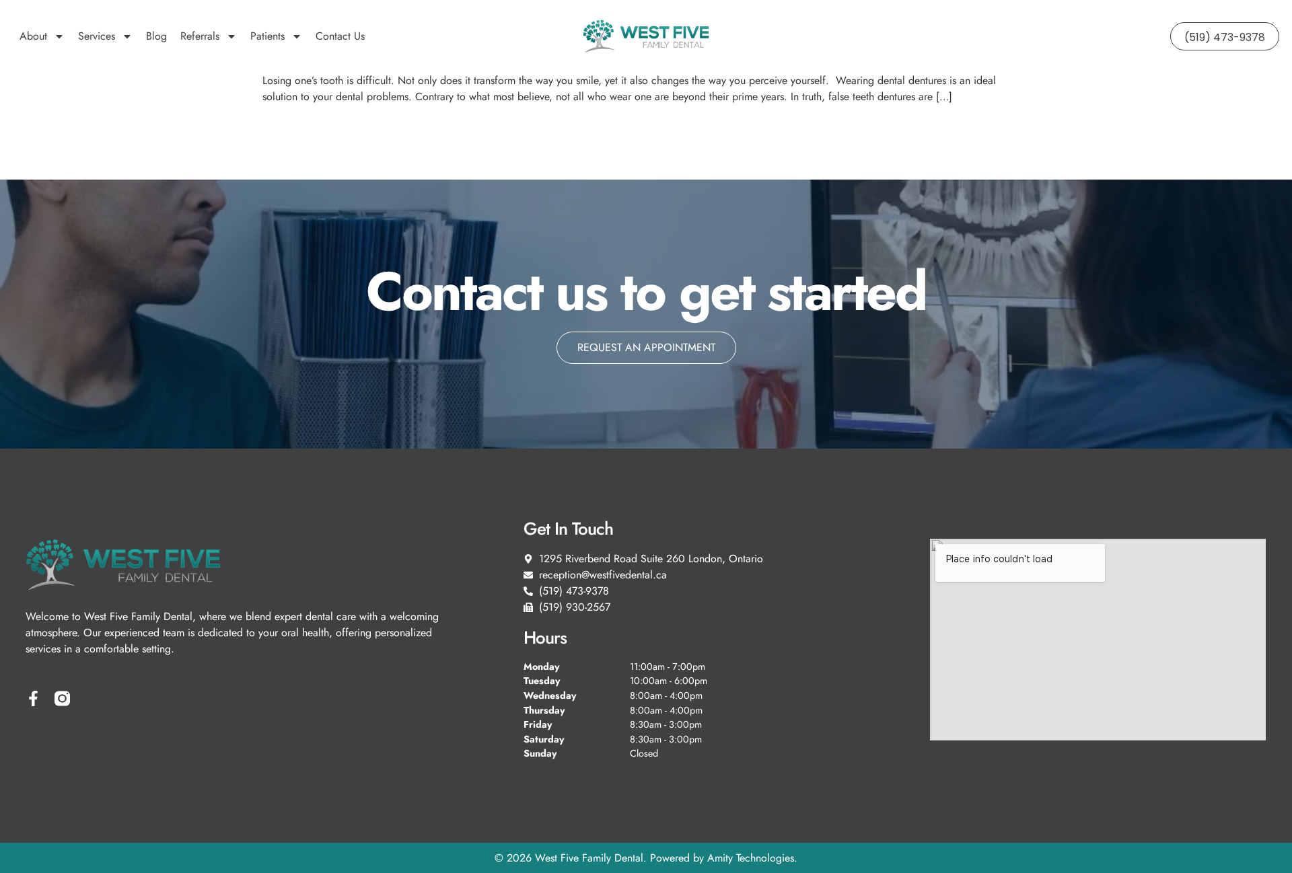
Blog (156, 36)
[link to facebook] (33, 698)
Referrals (199, 36)
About (33, 36)
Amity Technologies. (752, 858)
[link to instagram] (62, 698)
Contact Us (340, 36)
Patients (267, 36)
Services (96, 36)
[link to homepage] (646, 36)
